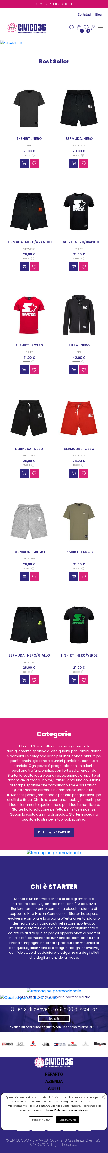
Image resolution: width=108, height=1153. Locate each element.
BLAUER (99, 1042)
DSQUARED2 (72, 1042)
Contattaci (84, 14)
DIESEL (7, 1042)
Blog (98, 14)
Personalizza (41, 1120)
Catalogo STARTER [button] (54, 832)
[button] (103, 1097)
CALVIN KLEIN (84, 1043)
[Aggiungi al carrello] (24, 163)
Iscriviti (54, 1018)
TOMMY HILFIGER (59, 1043)
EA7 (20, 1042)
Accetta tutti (67, 1120)
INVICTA (33, 1042)
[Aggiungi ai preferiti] (34, 163)
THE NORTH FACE (46, 1043)
